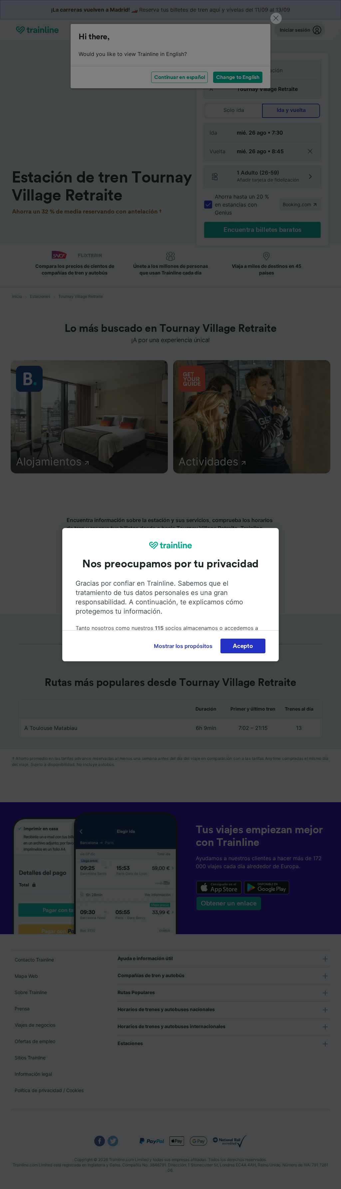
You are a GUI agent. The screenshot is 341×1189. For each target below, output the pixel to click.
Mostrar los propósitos (183, 646)
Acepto (243, 646)
